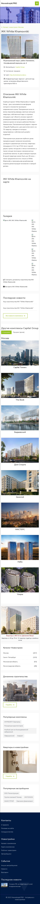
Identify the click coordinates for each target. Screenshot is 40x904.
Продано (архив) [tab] (18, 332)
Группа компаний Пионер (13, 797)
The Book (20, 400)
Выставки (4, 872)
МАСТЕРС (20, 529)
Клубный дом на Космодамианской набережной (16, 731)
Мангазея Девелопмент (25, 801)
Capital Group (19, 67)
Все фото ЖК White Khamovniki (16, 287)
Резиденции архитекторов (13, 726)
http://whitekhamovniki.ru (18, 75)
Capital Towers (20, 367)
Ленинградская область (11, 666)
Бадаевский (20, 432)
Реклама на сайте (7, 828)
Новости (4, 869)
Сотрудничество (7, 832)
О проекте (5, 825)
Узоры (20, 594)
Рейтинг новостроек (8, 850)
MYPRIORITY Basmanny (12, 722)
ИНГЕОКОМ (28, 797)
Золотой (20, 497)
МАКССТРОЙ (9, 801)
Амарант (20, 736)
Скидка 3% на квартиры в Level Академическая (21, 885)
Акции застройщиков (9, 865)
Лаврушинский (9, 736)
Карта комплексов (7, 847)
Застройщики (6, 854)
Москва (6, 653)
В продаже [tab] (6, 332)
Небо (20, 562)
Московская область (10, 662)
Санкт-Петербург (9, 657)
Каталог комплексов (8, 843)
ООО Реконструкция (11, 793)
